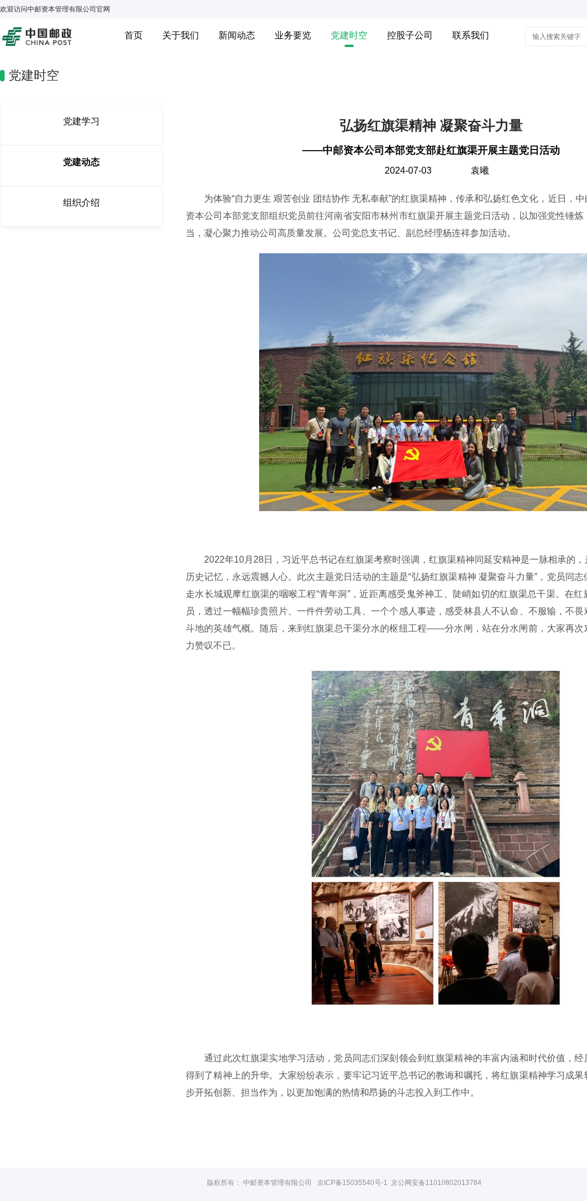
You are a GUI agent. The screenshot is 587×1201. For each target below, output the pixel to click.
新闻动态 (236, 35)
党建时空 (349, 35)
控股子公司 (410, 35)
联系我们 (470, 35)
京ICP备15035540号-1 (352, 1183)
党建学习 (81, 121)
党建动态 (81, 162)
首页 (133, 35)
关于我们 (180, 35)
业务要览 (293, 35)
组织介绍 (81, 202)
